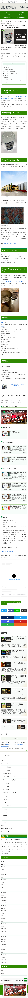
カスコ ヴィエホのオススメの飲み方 (11, 73)
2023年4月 (3, 900)
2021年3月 (3, 957)
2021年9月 (3, 941)
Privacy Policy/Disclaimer (7, 828)
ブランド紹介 (18, 602)
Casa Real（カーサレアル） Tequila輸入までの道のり (13, 842)
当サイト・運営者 (5, 831)
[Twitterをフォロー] (20, 617)
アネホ (4, 802)
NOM (2, 322)
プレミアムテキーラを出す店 (9, 779)
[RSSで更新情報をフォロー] (20, 624)
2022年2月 (3, 931)
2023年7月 (3, 895)
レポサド (5, 799)
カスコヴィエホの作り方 (9, 69)
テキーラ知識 (4, 763)
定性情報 (6, 75)
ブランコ (5, 796)
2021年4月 (3, 954)
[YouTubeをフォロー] (20, 621)
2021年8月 (3, 944)
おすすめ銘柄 (4, 604)
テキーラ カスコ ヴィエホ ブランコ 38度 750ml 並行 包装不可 (16, 385)
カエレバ (18, 387)
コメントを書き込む (14, 738)
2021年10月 (4, 939)
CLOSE (25, 979)
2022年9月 (3, 918)
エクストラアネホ (7, 805)
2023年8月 (3, 892)
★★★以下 (5, 822)
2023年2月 (3, 905)
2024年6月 (3, 877)
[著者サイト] (7, 617)
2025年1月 (3, 866)
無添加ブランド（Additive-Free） (10, 792)
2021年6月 (3, 949)
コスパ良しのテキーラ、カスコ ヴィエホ (12, 65)
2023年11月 (4, 887)
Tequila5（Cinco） (9, 98)
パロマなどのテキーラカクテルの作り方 (14, 281)
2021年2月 (3, 959)
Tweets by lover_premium (7, 551)
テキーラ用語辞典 (5, 853)
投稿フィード (4, 973)
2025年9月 (3, 864)
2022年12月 (4, 910)
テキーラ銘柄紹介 (10, 602)
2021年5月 (3, 952)
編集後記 (6, 77)
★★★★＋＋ (6, 809)
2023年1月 (3, 908)
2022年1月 (3, 934)
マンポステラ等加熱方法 (10, 243)
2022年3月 (3, 928)
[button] (25, 755)
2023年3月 (3, 903)
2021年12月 (4, 936)
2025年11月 (4, 861)
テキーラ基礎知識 (7, 767)
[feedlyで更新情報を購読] (7, 624)
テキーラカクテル (7, 773)
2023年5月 (3, 897)
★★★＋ (5, 818)
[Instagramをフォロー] (7, 621)
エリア (2, 326)
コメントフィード (5, 977)
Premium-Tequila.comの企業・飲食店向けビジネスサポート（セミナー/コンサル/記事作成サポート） (14, 845)
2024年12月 (4, 869)
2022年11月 (4, 913)
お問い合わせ (4, 825)
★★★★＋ (5, 812)
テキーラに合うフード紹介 (9, 776)
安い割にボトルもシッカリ (9, 67)
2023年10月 (4, 890)
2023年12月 (4, 884)
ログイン (3, 970)
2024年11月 (4, 872)
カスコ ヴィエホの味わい (9, 71)
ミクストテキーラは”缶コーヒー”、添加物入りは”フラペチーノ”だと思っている (13, 850)
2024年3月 (3, 879)
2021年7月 (3, 947)
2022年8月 (3, 921)
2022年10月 (4, 915)
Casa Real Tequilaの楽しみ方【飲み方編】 (11, 839)
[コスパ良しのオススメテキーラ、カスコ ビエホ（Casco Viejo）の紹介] (17, 523)
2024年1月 (3, 882)
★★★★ (3, 602)
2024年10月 (4, 874)
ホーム (2, 760)
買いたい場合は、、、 (10, 79)
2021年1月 (3, 962)
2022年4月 (3, 926)
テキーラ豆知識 (6, 770)
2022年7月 (3, 923)
